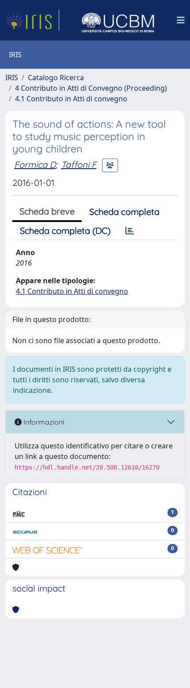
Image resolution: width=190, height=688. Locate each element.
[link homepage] (32, 20)
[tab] (130, 231)
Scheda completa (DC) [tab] (65, 230)
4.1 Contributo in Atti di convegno (71, 99)
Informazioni (43, 422)
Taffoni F (78, 164)
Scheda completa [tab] (124, 211)
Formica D (35, 164)
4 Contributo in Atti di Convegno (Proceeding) (91, 88)
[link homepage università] (118, 20)
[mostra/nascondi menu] (181, 20)
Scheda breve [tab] (47, 211)
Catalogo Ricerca (56, 77)
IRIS (11, 77)
